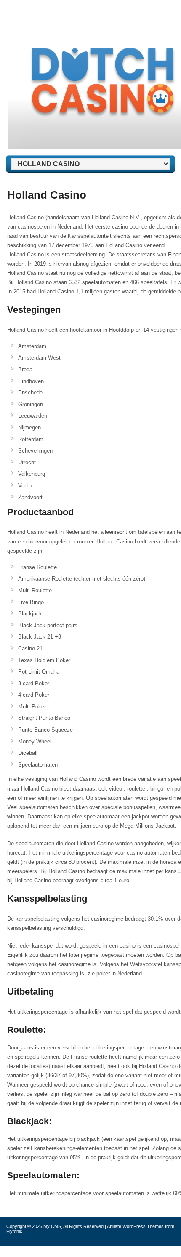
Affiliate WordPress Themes (135, 1226)
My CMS (52, 1226)
